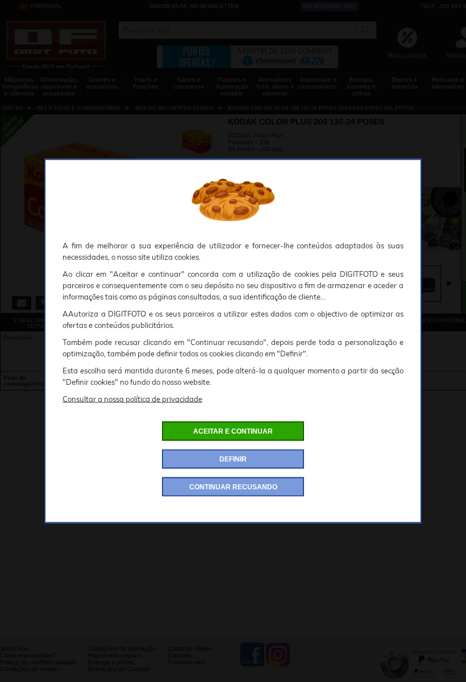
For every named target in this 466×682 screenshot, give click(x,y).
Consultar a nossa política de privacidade (132, 399)
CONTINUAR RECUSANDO (233, 487)
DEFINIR (233, 459)
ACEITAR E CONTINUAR (233, 431)
